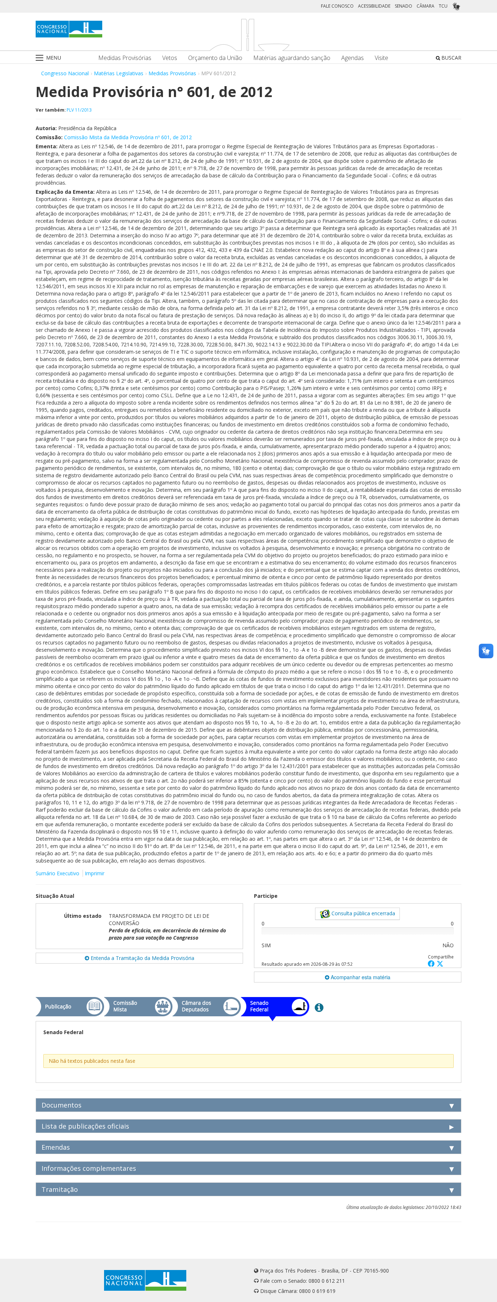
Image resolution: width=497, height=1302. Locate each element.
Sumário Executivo (57, 873)
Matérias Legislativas (118, 73)
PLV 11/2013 (79, 110)
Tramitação (59, 1189)
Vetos (169, 58)
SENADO (403, 6)
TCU (443, 6)
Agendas (352, 58)
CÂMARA (425, 6)
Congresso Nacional (65, 73)
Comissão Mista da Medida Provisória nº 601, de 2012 (128, 137)
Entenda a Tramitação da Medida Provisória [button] (141, 958)
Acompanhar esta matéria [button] (359, 977)
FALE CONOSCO (337, 6)
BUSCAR (450, 57)
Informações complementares (88, 1168)
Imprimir (94, 873)
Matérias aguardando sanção (291, 58)
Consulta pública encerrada (362, 913)
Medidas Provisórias (124, 58)
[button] (432, 963)
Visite (381, 58)
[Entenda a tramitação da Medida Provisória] (319, 1007)
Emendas (55, 1147)
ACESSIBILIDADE (374, 6)
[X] (440, 963)
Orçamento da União (215, 58)
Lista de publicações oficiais (85, 1126)
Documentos (61, 1105)
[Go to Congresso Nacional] (69, 29)
